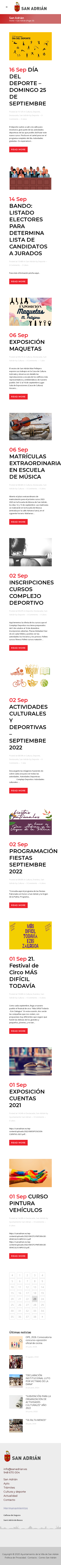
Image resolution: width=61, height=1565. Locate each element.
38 (34, 1316)
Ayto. (7, 1483)
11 (19, 1287)
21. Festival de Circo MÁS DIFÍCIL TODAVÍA (24, 972)
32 (27, 1310)
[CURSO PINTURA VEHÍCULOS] (30, 1173)
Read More (18, 149)
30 (12, 1310)
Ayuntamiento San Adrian (20, 1117)
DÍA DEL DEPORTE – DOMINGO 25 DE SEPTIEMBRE (27, 86)
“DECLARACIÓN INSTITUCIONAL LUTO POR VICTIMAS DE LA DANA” (38, 1380)
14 (42, 1287)
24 (42, 1299)
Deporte (36, 111)
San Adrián (24, 115)
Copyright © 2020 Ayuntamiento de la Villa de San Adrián (30, 1554)
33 (34, 1310)
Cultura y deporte (15, 1491)
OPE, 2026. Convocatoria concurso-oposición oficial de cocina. (38, 1340)
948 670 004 (12, 1472)
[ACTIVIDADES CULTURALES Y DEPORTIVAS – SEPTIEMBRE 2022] (30, 677)
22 (27, 1299)
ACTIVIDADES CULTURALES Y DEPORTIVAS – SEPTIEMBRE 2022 (28, 727)
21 (19, 1299)
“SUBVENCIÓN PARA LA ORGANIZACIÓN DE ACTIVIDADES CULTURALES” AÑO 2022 (38, 1402)
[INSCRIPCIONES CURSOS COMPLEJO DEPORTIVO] (30, 552)
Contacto (9, 1499)
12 (27, 1287)
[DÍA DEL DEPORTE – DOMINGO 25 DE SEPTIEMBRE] (30, 46)
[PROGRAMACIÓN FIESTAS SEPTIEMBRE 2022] (30, 821)
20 (12, 1299)
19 (42, 1293)
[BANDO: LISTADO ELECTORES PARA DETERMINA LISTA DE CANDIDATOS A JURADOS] (30, 178)
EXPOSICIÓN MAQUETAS (27, 345)
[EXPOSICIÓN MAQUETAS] (30, 312)
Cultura (29, 111)
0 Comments (14, 265)
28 (34, 1305)
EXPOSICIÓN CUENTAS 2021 (27, 1098)
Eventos (36, 879)
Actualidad (10, 1495)
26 (19, 1305)
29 (42, 1305)
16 (19, 1293)
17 (27, 1293)
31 (19, 1310)
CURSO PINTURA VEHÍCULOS (28, 1203)
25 (12, 1305)
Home (11, 20)
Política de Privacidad (15, 1557)
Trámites (9, 1487)
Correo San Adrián (47, 1557)
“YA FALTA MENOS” (36, 1420)
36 (19, 1316)
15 (12, 1293)
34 (42, 1310)
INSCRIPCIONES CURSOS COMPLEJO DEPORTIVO (31, 592)
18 (34, 1293)
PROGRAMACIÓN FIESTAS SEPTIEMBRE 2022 (33, 861)
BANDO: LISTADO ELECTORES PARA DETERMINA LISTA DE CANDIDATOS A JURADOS (28, 230)
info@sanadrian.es (15, 1469)
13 (34, 1287)
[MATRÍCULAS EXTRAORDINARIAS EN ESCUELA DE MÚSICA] (30, 426)
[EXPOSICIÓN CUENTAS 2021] (30, 1061)
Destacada (14, 115)
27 (27, 1305)
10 (12, 1287)
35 (12, 1316)
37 (27, 1316)
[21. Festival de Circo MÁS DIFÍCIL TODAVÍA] (30, 935)
